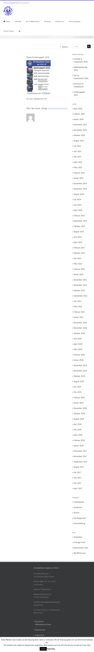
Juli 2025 (77, 146)
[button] (19, 31)
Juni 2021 (78, 301)
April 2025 (78, 162)
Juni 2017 (78, 477)
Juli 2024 (77, 199)
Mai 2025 (77, 156)
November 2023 (80, 221)
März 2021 (78, 306)
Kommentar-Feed (81, 547)
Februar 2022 (79, 269)
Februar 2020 (79, 354)
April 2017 (78, 488)
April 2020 (78, 344)
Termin (76, 512)
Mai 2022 (77, 258)
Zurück (65, 47)
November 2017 (80, 456)
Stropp (31, 99)
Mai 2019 (77, 392)
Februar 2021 (79, 312)
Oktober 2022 (79, 253)
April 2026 (78, 108)
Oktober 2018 (79, 413)
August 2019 (79, 381)
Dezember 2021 (80, 280)
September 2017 (80, 461)
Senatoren (78, 507)
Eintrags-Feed (79, 542)
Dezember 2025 (80, 124)
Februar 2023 (79, 247)
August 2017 (79, 467)
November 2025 (80, 130)
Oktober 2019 (79, 376)
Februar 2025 (79, 173)
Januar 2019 (78, 403)
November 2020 (80, 328)
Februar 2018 (79, 440)
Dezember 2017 (80, 451)
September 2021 (80, 296)
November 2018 (80, 408)
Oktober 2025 (79, 135)
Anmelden (78, 537)
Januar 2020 (78, 360)
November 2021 (80, 285)
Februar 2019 (79, 397)
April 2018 (78, 435)
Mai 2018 (77, 429)
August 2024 (79, 194)
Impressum (39, 635)
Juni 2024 (78, 205)
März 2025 (78, 167)
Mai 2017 (77, 483)
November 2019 (80, 370)
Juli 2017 (77, 472)
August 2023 (79, 231)
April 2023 (78, 242)
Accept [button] (43, 649)
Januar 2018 (78, 445)
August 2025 (79, 140)
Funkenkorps (79, 502)
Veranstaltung (79, 523)
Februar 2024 (79, 215)
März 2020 (78, 349)
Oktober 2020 (79, 333)
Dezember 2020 (80, 322)
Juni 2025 (78, 151)
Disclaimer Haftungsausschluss (43, 623)
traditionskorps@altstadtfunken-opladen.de (16, 3)
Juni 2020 (78, 338)
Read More (51, 649)
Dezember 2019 (80, 365)
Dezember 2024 (80, 183)
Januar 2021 (78, 317)
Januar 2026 (78, 119)
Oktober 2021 (79, 290)
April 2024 (78, 210)
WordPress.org (79, 553)
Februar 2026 (79, 114)
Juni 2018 (78, 424)
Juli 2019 (77, 387)
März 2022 (78, 263)
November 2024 (80, 189)
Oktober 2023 (79, 226)
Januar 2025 (78, 178)
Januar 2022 (78, 274)
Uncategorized (80, 518)
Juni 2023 (78, 237)
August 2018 (79, 419)
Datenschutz (40, 630)
